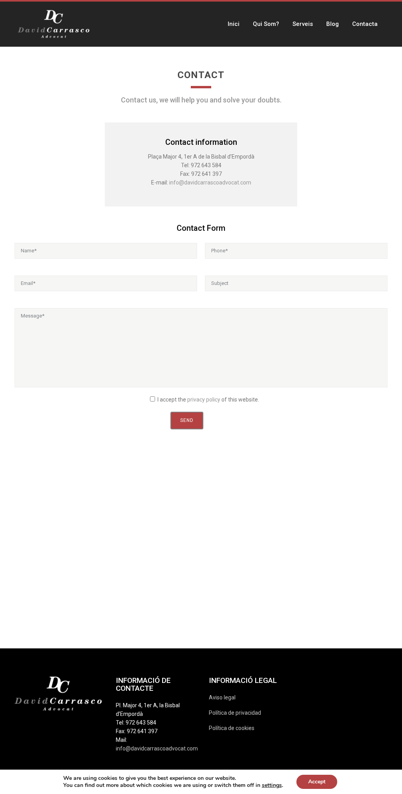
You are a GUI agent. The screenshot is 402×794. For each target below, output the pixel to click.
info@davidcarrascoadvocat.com (210, 182)
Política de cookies (231, 728)
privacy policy (203, 399)
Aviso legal (222, 697)
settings (272, 785)
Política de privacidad (235, 713)
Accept (316, 781)
